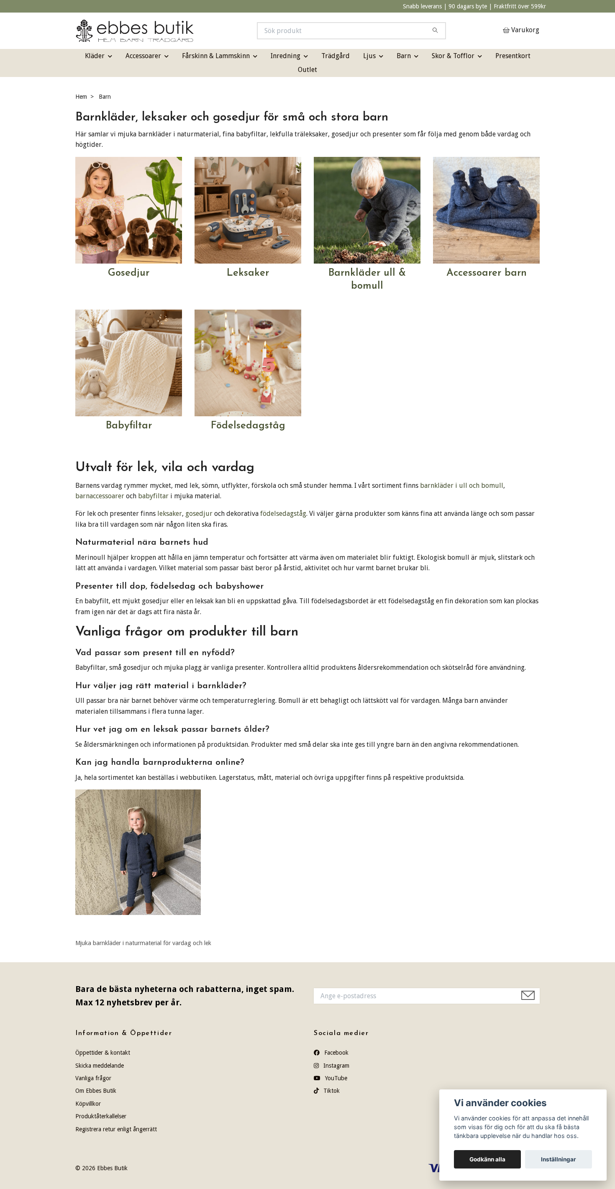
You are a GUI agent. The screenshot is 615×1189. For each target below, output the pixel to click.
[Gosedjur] (128, 210)
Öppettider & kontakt (102, 1052)
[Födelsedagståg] (248, 362)
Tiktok (331, 1090)
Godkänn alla (487, 1159)
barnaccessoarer (99, 496)
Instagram (335, 1065)
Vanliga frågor (93, 1078)
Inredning (285, 56)
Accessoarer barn (486, 273)
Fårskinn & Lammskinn (216, 56)
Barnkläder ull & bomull (367, 279)
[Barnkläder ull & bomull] (367, 210)
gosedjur (199, 514)
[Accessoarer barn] (486, 210)
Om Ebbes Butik (95, 1090)
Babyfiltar (129, 426)
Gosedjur (128, 273)
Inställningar (558, 1159)
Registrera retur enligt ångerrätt (116, 1129)
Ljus (369, 56)
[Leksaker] (248, 210)
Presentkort (512, 56)
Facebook (335, 1052)
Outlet (307, 70)
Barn (404, 56)
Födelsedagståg (248, 426)
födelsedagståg (283, 514)
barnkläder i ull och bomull (461, 485)
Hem (81, 96)
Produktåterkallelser (100, 1116)
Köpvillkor (88, 1103)
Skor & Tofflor (453, 56)
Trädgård (335, 56)
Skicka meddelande (99, 1065)
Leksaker (248, 273)
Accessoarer (143, 56)
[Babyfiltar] (128, 362)
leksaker (169, 514)
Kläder (95, 56)
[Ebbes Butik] (192, 31)
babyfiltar (153, 496)
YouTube (335, 1078)
